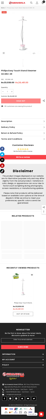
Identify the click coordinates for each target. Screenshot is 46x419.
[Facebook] (4, 398)
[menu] (2, 2)
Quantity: (4, 87)
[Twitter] (34, 398)
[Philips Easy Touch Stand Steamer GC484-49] (23, 287)
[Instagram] (10, 398)
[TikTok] (16, 398)
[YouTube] (28, 398)
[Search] (31, 2)
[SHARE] (43, 100)
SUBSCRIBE (23, 347)
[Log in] (37, 3)
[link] (12, 251)
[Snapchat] (22, 398)
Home (3, 8)
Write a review (23, 157)
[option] (23, 33)
